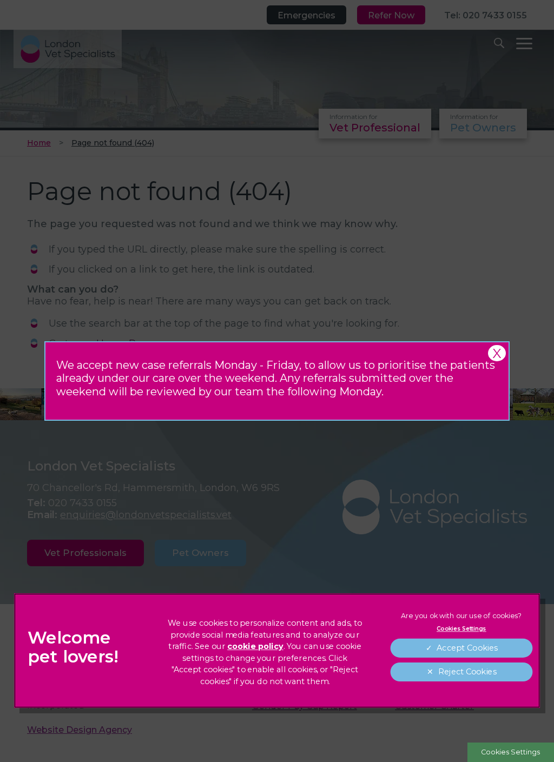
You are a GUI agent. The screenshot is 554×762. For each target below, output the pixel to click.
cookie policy (255, 646)
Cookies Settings (510, 752)
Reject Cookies (467, 672)
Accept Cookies (467, 648)
